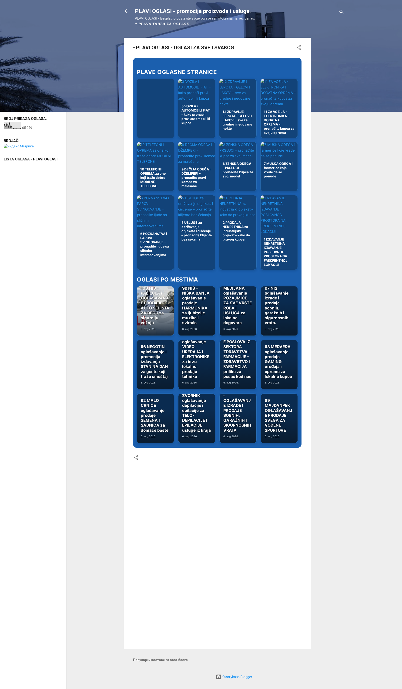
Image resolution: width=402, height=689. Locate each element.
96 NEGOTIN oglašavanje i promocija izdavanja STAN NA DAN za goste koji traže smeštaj (154, 361)
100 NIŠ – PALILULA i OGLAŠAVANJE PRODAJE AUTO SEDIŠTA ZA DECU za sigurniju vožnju (155, 305)
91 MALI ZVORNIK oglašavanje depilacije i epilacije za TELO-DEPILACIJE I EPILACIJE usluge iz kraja (196, 410)
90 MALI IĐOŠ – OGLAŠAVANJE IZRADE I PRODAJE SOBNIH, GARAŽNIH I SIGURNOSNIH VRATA (237, 410)
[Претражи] (341, 13)
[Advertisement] (329, 107)
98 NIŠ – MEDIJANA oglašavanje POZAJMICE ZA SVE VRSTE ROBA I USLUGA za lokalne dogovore (237, 303)
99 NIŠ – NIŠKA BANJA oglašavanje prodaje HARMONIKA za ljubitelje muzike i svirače (196, 305)
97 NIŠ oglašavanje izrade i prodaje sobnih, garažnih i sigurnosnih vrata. (276, 305)
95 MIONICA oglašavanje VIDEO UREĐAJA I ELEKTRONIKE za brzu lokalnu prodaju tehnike (195, 357)
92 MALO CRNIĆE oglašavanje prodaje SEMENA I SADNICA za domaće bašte (154, 415)
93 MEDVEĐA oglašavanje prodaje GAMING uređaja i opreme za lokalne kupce (278, 361)
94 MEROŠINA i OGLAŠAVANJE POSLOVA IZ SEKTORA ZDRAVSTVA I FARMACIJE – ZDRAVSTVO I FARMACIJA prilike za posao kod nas (237, 352)
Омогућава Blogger (236, 677)
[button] (299, 48)
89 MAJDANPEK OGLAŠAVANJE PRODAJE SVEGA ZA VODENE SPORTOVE (278, 415)
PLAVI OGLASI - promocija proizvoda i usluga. (193, 11)
